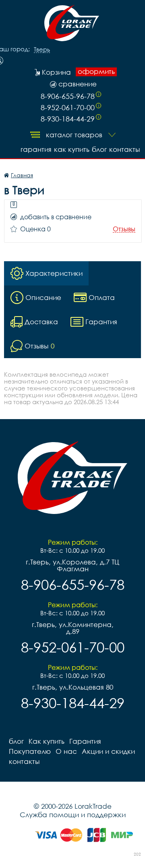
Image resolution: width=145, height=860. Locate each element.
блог (99, 149)
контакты (124, 149)
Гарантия (36, 149)
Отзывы (124, 229)
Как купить (71, 149)
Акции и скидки (108, 751)
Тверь (42, 49)
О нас (66, 751)
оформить (96, 71)
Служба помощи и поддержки (73, 814)
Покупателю (30, 751)
